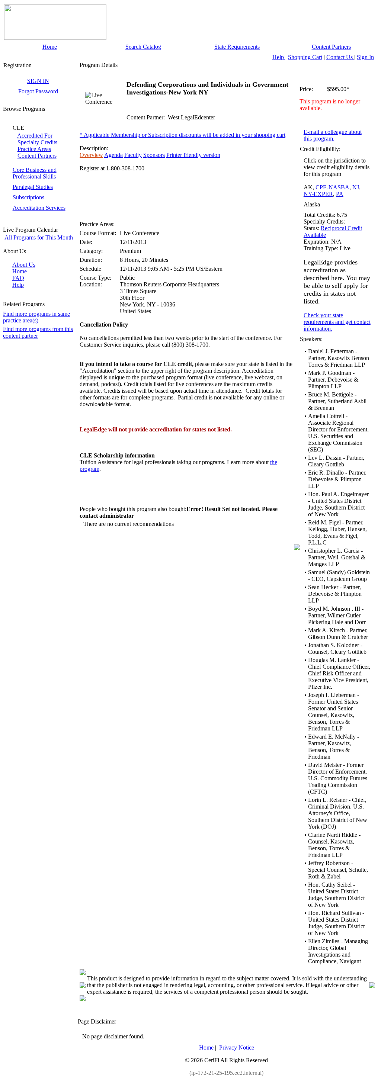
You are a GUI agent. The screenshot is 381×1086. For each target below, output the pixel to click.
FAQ (18, 278)
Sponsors (154, 155)
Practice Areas (34, 149)
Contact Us (340, 57)
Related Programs (24, 304)
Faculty (133, 155)
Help (278, 57)
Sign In (365, 57)
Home (49, 47)
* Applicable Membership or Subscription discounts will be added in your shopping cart (182, 135)
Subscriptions (28, 197)
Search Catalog (143, 47)
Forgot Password (38, 91)
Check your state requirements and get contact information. (337, 322)
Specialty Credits (37, 142)
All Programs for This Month (38, 237)
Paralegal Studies (33, 187)
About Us (23, 264)
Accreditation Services (39, 208)
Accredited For (34, 135)
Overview (91, 155)
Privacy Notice (236, 1047)
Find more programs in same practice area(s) (36, 317)
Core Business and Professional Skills (35, 173)
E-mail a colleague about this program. (333, 135)
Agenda (113, 155)
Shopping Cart (305, 57)
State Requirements (237, 47)
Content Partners (331, 47)
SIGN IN (38, 81)
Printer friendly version (193, 155)
